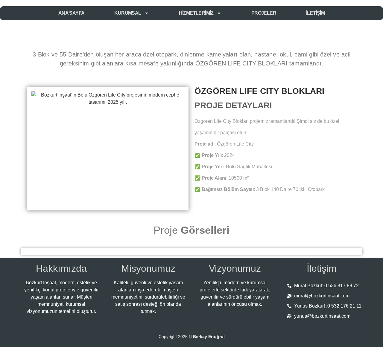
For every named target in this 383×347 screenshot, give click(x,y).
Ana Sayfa (71, 13)
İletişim (315, 13)
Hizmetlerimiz (196, 13)
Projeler (263, 13)
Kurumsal (127, 13)
